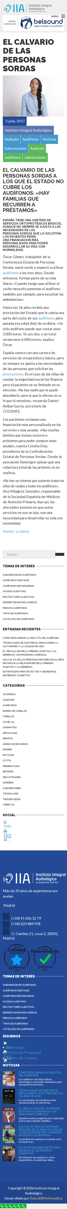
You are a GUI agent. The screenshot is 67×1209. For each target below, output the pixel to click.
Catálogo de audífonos (18, 619)
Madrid (7, 749)
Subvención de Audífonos (19, 574)
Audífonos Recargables (18, 585)
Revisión (8, 771)
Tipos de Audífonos (15, 613)
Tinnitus (8, 804)
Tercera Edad (11, 799)
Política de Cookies (21, 1058)
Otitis (7, 760)
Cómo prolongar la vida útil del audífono (31, 638)
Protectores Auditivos (18, 597)
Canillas (8, 716)
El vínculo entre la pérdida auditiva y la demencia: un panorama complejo (29, 653)
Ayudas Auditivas (14, 591)
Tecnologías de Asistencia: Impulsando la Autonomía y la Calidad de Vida (30, 644)
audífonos (11, 273)
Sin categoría (12, 777)
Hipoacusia (10, 733)
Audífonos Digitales (16, 580)
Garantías (10, 727)
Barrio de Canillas (15, 710)
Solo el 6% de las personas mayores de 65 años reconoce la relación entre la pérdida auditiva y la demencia (33, 663)
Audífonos (10, 705)
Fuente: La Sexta (16, 531)
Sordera (8, 782)
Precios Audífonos (15, 608)
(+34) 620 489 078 (25, 924)
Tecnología (10, 793)
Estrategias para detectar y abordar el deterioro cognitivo (30, 673)
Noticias (8, 755)
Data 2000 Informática (46, 1198)
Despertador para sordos (20, 602)
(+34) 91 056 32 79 (26, 918)
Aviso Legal (15, 1047)
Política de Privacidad (23, 1052)
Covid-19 (8, 722)
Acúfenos (9, 694)
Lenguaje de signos (15, 744)
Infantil (8, 738)
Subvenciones (12, 788)
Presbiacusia (11, 766)
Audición (8, 699)
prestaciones (13, 374)
